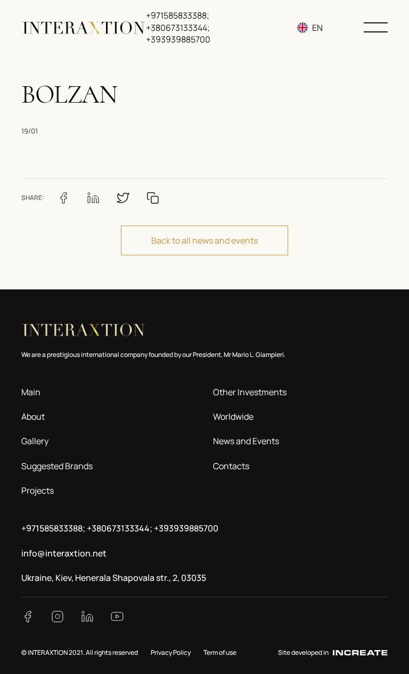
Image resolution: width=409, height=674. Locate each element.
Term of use (219, 652)
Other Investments (250, 392)
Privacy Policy (171, 652)
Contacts (231, 466)
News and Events (246, 441)
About (33, 416)
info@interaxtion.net (64, 553)
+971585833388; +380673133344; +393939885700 (178, 27)
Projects (37, 490)
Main (30, 392)
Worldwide (233, 416)
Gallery (34, 441)
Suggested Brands (57, 466)
